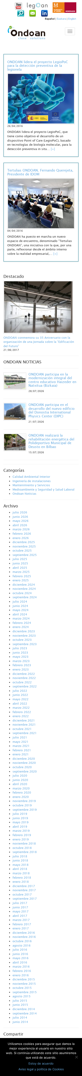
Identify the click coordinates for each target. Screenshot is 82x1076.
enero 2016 (21, 975)
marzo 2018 (21, 873)
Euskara (61, 18)
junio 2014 (20, 1022)
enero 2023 (21, 669)
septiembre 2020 (25, 771)
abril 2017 (20, 916)
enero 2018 (21, 881)
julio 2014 (20, 1017)
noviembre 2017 (24, 890)
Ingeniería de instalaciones (32, 481)
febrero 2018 (22, 877)
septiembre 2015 (25, 992)
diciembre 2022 (24, 674)
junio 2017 (20, 907)
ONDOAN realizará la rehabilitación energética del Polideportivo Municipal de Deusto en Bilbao (51, 441)
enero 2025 (21, 580)
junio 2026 (20, 516)
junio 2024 (20, 606)
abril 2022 (20, 703)
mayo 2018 (20, 865)
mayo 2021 (20, 741)
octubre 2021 (22, 729)
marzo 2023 (21, 661)
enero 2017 (21, 928)
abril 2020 (20, 784)
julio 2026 (20, 512)
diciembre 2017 (24, 886)
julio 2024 (20, 601)
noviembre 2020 (24, 763)
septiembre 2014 (25, 1013)
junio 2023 (20, 652)
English (72, 18)
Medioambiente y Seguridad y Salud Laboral (43, 489)
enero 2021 (21, 754)
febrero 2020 (22, 792)
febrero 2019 (22, 835)
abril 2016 (20, 962)
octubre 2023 (22, 639)
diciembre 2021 (24, 720)
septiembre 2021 (25, 733)
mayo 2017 (20, 911)
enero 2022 (21, 716)
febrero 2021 (22, 750)
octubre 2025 (22, 550)
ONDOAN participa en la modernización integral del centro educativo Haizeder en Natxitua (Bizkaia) (52, 380)
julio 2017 (20, 903)
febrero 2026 (22, 533)
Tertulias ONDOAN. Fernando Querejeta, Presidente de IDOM (40, 172)
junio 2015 (20, 1004)
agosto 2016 (22, 945)
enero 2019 (21, 839)
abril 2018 (20, 869)
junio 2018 (20, 860)
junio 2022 (20, 695)
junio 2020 (20, 780)
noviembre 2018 (24, 843)
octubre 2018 (22, 848)
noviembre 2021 (24, 724)
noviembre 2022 (24, 678)
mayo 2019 (20, 822)
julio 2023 (20, 648)
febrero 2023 (22, 665)
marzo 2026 (21, 529)
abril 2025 (20, 567)
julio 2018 (20, 856)
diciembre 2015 (24, 979)
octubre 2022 (22, 682)
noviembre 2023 (24, 635)
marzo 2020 (21, 788)
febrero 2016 (22, 971)
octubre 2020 (22, 767)
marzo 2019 (21, 830)
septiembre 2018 (25, 852)
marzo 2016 (21, 966)
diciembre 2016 (24, 932)
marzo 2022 (21, 707)
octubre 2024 (22, 593)
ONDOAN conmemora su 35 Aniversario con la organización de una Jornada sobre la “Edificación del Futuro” (38, 342)
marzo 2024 (21, 618)
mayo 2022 (20, 699)
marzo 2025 (21, 572)
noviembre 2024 (24, 588)
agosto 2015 (22, 996)
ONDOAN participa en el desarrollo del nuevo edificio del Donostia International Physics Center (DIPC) (51, 410)
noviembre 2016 (24, 937)
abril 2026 (20, 525)
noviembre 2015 (24, 983)
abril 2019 (20, 826)
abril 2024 (20, 614)
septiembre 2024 (25, 597)
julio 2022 (20, 690)
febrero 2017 (22, 924)
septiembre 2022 (25, 686)
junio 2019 (20, 818)
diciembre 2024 (24, 584)
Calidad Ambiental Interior (31, 476)
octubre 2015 (22, 988)
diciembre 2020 (24, 758)
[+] (53, 149)
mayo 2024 (20, 610)
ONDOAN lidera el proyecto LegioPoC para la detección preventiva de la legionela (37, 65)
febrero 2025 (22, 576)
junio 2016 (20, 954)
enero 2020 (21, 797)
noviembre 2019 (24, 801)
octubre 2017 (22, 894)
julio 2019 (20, 814)
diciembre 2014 (24, 1009)
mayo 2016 (20, 958)
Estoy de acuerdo (41, 1063)
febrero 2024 (22, 623)
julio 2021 (20, 737)
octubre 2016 (22, 941)
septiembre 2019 (25, 809)
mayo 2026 (20, 521)
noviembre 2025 (24, 546)
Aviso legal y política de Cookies (41, 1069)
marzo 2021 (21, 746)
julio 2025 (20, 559)
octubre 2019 (22, 805)
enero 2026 (21, 538)
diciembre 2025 (24, 542)
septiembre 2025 (25, 555)
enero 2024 (21, 627)
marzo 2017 (21, 920)
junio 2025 (20, 563)
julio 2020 (20, 775)
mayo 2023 (20, 656)
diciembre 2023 (24, 631)
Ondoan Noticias (24, 493)
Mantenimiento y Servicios (31, 485)
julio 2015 (20, 1000)
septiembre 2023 (25, 644)
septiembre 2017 (25, 898)
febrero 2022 (22, 712)
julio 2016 (20, 949)
